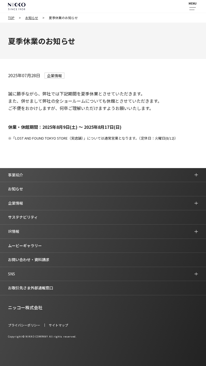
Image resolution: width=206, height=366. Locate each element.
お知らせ (31, 17)
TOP (11, 17)
